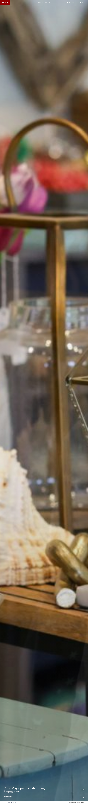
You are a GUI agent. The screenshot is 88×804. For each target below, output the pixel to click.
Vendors (82, 2)
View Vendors (8, 796)
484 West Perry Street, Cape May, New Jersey (76, 802)
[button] (83, 789)
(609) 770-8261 (72, 2)
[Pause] (84, 797)
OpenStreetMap (82, 800)
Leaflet (77, 800)
